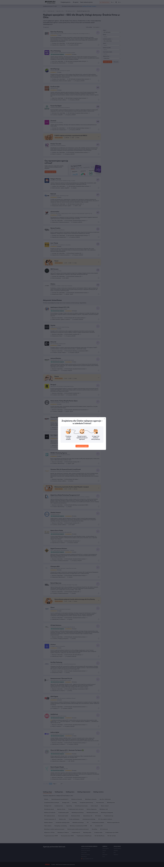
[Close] (104, 418)
